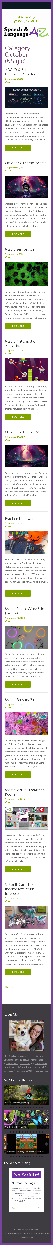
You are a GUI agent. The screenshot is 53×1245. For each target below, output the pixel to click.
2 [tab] (13, 1107)
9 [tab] (33, 1107)
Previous (6, 1095)
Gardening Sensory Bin (16, 1127)
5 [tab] (22, 1107)
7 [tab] (28, 1107)
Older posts (10, 987)
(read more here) (41, 1070)
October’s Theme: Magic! (26, 163)
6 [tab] (25, 1107)
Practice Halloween (20, 518)
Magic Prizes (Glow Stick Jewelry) (25, 610)
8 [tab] (30, 1107)
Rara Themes (34, 1233)
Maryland (25, 1063)
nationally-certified (26, 1056)
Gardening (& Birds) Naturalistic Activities (25, 1151)
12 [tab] (42, 1107)
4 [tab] (19, 1107)
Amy (9, 82)
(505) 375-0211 (28, 21)
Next (46, 1095)
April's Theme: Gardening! (18, 1102)
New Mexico (12, 1063)
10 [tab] (36, 1107)
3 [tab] (16, 1107)
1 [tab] (11, 1107)
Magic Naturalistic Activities (20, 343)
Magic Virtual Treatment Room (25, 792)
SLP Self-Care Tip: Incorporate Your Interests (19, 889)
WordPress (28, 1237)
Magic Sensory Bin (20, 249)
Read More (18, 147)
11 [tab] (39, 1107)
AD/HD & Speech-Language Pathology (21, 71)
